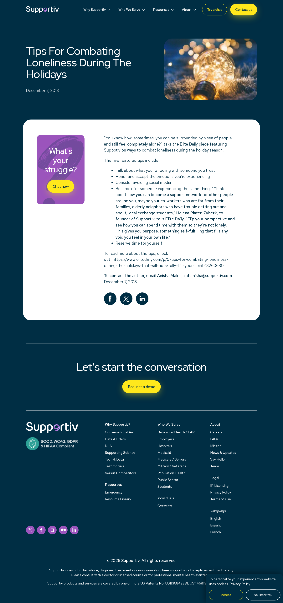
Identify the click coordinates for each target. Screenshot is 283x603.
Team (214, 466)
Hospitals (164, 446)
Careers (216, 432)
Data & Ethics (115, 439)
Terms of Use (220, 499)
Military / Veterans (171, 466)
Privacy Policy (239, 584)
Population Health (171, 473)
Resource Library (118, 499)
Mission (215, 446)
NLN (108, 446)
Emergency (113, 492)
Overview (164, 506)
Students (164, 486)
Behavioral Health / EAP (176, 432)
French (215, 532)
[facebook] (41, 530)
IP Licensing (219, 485)
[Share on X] (126, 298)
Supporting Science (120, 452)
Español (216, 525)
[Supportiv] (42, 9)
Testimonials (114, 466)
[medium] (63, 530)
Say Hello (217, 459)
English (215, 518)
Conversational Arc (119, 432)
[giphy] (52, 530)
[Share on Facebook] (110, 298)
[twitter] (30, 530)
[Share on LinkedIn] (142, 298)
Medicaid (164, 452)
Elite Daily (189, 144)
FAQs (214, 439)
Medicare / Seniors (171, 459)
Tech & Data (114, 459)
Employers (165, 439)
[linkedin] (74, 530)
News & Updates (223, 452)
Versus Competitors (120, 473)
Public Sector (167, 480)
